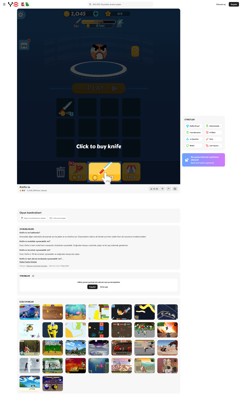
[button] (28, 262)
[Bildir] (168, 188)
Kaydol (234, 4)
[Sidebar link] (4, 4)
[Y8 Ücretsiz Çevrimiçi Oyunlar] (13, 4)
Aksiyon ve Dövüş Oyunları (37, 266)
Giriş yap (104, 287)
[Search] (90, 4)
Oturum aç (221, 4)
